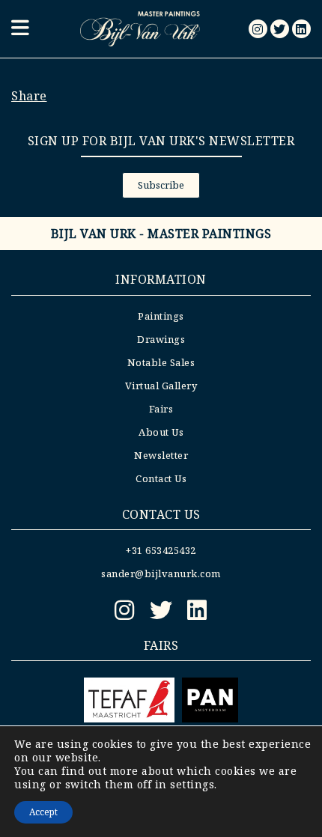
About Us (161, 432)
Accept (43, 812)
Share (29, 96)
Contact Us (161, 478)
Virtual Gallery (161, 385)
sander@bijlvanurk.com (161, 573)
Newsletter (161, 455)
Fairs (161, 409)
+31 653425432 (161, 550)
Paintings (161, 316)
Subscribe (161, 185)
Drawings (161, 339)
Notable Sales (161, 362)
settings (192, 784)
